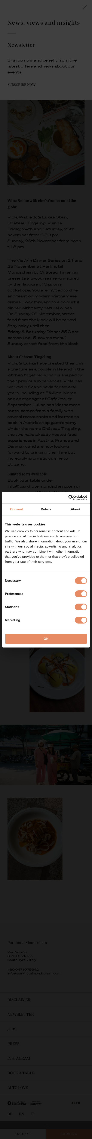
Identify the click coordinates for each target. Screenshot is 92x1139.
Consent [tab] (16, 509)
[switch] (81, 593)
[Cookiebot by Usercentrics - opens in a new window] (68, 497)
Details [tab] (46, 509)
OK (46, 639)
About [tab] (75, 509)
